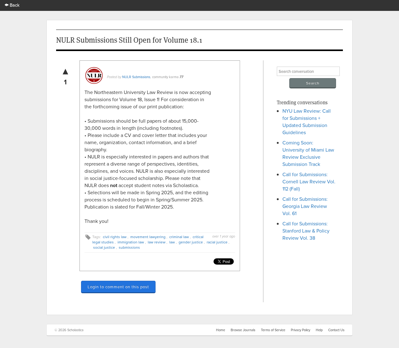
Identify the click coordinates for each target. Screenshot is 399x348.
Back (14, 5)
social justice (104, 247)
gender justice (191, 242)
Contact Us (336, 329)
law (172, 242)
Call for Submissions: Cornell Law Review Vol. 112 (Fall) (308, 181)
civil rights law (115, 236)
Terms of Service (273, 329)
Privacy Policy (300, 329)
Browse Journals (243, 329)
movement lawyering (148, 236)
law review (157, 242)
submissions (129, 247)
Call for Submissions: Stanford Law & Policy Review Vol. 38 (305, 230)
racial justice (217, 242)
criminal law (179, 236)
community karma (165, 76)
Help (319, 329)
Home (220, 329)
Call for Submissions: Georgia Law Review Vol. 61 (305, 206)
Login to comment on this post (118, 286)
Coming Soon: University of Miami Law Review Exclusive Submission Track (308, 153)
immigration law (131, 242)
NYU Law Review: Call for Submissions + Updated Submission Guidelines (306, 121)
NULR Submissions (136, 76)
